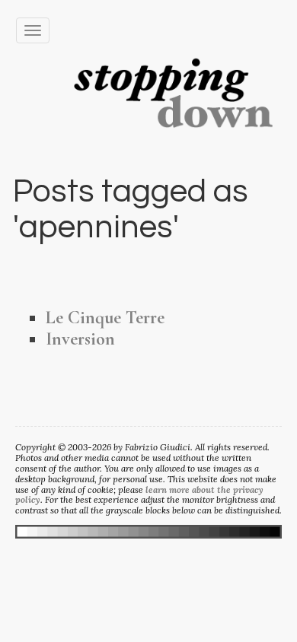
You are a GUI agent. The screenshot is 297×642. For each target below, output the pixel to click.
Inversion (80, 339)
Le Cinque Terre (105, 318)
